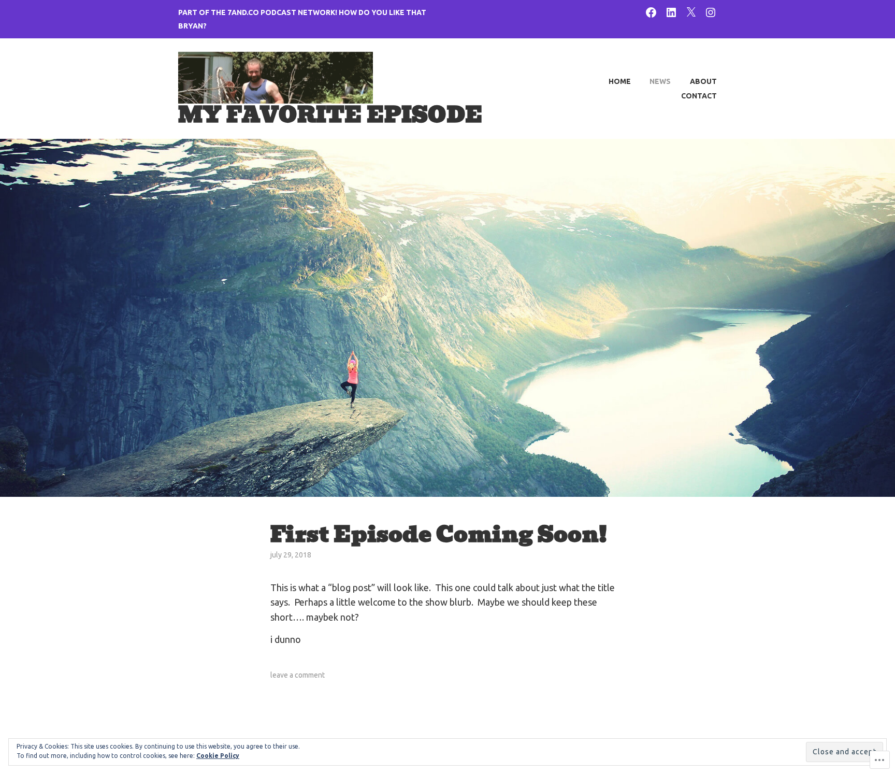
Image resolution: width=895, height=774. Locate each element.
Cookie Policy (217, 755)
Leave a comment (297, 675)
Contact (699, 96)
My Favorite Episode (330, 114)
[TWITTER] (691, 11)
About (703, 81)
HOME (620, 81)
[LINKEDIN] (671, 11)
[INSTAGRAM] (710, 11)
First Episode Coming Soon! (438, 534)
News (660, 81)
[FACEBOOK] (651, 11)
